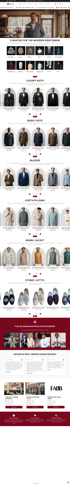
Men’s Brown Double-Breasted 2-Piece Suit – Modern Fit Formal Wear (16, 148)
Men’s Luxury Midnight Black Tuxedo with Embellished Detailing (60, 108)
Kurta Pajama (58, 57)
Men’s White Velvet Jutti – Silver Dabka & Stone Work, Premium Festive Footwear (16, 308)
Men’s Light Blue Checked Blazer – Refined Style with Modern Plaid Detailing (60, 188)
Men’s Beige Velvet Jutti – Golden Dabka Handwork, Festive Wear (31, 308)
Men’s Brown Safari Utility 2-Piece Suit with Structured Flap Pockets (45, 148)
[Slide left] (1, 23)
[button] (24, 4)
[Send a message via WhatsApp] (68, 482)
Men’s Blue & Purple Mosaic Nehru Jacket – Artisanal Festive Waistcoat (45, 268)
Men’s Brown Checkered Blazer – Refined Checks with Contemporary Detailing (31, 188)
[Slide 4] (36, 114)
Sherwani (20, 71)
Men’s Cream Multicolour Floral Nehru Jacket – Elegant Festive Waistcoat (16, 268)
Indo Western (10, 71)
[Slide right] (69, 23)
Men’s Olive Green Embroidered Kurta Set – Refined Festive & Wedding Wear (16, 228)
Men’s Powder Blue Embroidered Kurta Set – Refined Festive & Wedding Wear (46, 228)
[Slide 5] (38, 114)
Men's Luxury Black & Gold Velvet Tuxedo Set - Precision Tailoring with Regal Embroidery (46, 108)
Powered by (35, 483)
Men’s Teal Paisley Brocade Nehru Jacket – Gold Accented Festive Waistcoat (60, 268)
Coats (20, 57)
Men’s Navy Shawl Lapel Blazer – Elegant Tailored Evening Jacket (16, 188)
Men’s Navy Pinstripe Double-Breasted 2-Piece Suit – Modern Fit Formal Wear (31, 148)
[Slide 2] (35, 37)
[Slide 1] (33, 37)
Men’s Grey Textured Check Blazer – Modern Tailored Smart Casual (46, 188)
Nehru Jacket (29, 71)
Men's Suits (10, 57)
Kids (58, 71)
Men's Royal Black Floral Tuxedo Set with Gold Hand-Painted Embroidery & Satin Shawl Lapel (31, 108)
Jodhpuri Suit (39, 71)
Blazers (29, 57)
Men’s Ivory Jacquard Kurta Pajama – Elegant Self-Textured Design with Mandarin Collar (60, 228)
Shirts (39, 57)
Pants (48, 57)
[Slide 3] (36, 37)
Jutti (48, 71)
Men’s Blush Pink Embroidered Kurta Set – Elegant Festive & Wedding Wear (31, 228)
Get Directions (14, 407)
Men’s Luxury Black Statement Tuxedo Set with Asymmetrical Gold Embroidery (16, 108)
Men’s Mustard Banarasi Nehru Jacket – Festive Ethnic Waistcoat (31, 268)
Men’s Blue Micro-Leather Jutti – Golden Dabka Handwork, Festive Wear (60, 308)
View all (35, 76)
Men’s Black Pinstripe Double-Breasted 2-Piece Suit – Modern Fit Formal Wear (60, 148)
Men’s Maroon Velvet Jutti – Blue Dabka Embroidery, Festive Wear (46, 308)
